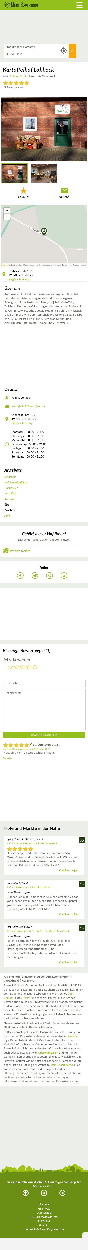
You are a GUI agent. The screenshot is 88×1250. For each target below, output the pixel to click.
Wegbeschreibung (19, 279)
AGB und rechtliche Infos (44, 1217)
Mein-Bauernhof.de (61, 1065)
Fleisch (26, 998)
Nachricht (64, 196)
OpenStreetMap (79, 265)
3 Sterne (22, 667)
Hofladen (73, 1036)
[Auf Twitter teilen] (35, 575)
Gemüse (9, 998)
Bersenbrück (19, 76)
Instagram (62, 1192)
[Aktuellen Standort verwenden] (63, 50)
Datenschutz (44, 1212)
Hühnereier (11, 488)
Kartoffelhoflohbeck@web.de (28, 406)
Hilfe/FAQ (44, 1208)
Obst (70, 993)
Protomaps (66, 265)
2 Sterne (16, 667)
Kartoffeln (10, 493)
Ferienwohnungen (47, 1052)
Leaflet (8, 265)
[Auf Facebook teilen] (20, 575)
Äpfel (7, 515)
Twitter (44, 1192)
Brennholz (10, 477)
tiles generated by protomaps (50, 265)
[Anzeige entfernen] (85, 1235)
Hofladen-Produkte (15, 482)
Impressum (44, 1221)
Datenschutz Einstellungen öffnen (44, 1229)
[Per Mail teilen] (64, 575)
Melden (7, 758)
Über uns (44, 1204)
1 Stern (10, 667)
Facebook (25, 1192)
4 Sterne (29, 667)
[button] (44, 232)
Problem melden (20, 551)
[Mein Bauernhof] (33, 5)
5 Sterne (35, 667)
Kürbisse (9, 499)
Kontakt (44, 1225)
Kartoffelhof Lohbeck (28, 70)
